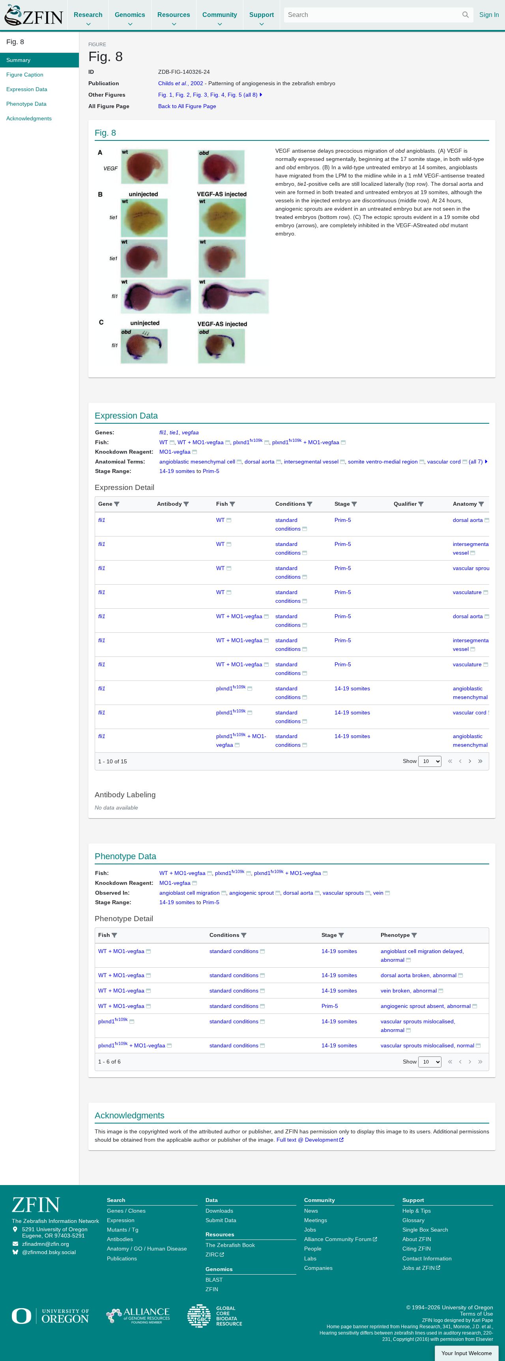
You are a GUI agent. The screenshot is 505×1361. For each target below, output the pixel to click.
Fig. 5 (235, 95)
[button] (117, 504)
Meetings (315, 1220)
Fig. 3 (200, 95)
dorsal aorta (260, 461)
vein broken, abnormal (409, 990)
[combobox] (378, 14)
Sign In (489, 14)
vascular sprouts (473, 568)
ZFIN (212, 1289)
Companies (318, 1268)
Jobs (310, 1229)
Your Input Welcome (466, 1353)
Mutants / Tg (122, 1229)
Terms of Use (476, 1314)
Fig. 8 (15, 42)
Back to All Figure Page (187, 106)
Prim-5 (343, 520)
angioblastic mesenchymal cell (197, 461)
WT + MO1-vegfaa (201, 442)
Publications (122, 1258)
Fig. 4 (217, 95)
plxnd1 (248, 442)
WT (163, 442)
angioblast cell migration (189, 893)
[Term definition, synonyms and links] (239, 461)
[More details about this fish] (172, 442)
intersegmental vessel (311, 461)
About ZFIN (416, 1239)
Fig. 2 (183, 95)
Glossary (413, 1220)
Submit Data (221, 1220)
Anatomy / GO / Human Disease (147, 1248)
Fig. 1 (165, 95)
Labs (310, 1258)
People (313, 1248)
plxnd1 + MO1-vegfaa (305, 442)
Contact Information (427, 1258)
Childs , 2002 (180, 83)
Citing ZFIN (416, 1248)
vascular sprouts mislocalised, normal (427, 1045)
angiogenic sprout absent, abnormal (426, 1006)
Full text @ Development (307, 1140)
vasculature (467, 592)
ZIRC (212, 1254)
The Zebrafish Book (230, 1245)
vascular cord (444, 461)
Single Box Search (425, 1229)
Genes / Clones (126, 1211)
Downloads (219, 1211)
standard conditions (233, 951)
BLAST (214, 1280)
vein (378, 893)
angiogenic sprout (251, 893)
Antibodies (120, 1239)
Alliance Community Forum (338, 1239)
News (311, 1211)
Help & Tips (416, 1211)
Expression (121, 1220)
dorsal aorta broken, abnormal (418, 975)
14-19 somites (352, 688)
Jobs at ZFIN (418, 1268)
